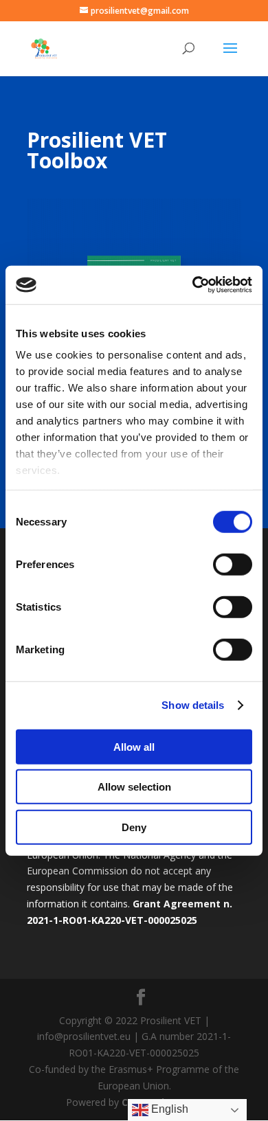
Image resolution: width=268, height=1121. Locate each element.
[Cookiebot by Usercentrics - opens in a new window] (192, 285)
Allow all (134, 746)
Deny (134, 827)
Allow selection (134, 787)
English (168, 1109)
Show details (192, 705)
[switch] (232, 564)
